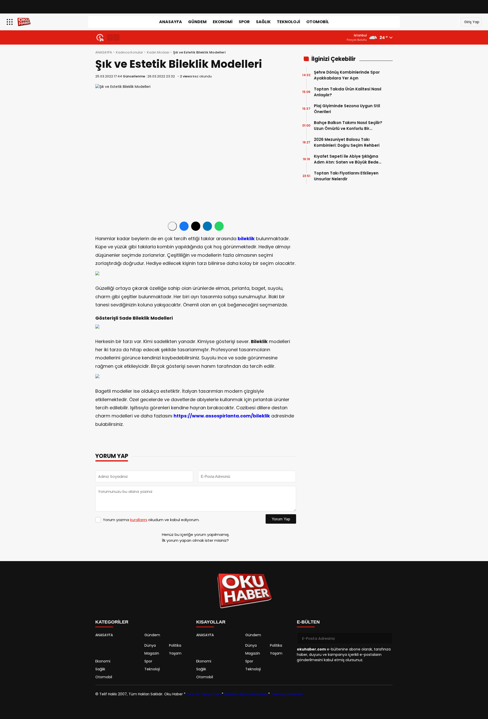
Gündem (197, 22)
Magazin (151, 653)
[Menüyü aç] (10, 21)
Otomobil (317, 22)
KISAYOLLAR (210, 622)
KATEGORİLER (111, 622)
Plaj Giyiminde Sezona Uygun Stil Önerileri (347, 108)
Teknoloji (288, 22)
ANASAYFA (170, 22)
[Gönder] (387, 638)
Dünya (150, 645)
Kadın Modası (158, 52)
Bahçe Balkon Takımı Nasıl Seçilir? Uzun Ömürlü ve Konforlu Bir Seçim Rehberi (348, 125)
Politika (175, 645)
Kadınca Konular (129, 52)
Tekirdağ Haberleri (287, 694)
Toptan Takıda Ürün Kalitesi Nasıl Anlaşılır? (347, 92)
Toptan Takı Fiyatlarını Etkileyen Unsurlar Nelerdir (346, 176)
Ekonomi (223, 22)
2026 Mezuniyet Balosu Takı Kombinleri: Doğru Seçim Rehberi (346, 142)
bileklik (246, 238)
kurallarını (138, 519)
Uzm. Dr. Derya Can (204, 694)
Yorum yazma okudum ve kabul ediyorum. (151, 519)
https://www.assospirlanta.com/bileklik (222, 416)
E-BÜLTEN (308, 622)
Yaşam (175, 653)
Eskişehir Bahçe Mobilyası (246, 694)
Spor (244, 22)
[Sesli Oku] (172, 226)
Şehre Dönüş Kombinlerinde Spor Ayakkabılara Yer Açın (347, 75)
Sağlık (263, 22)
